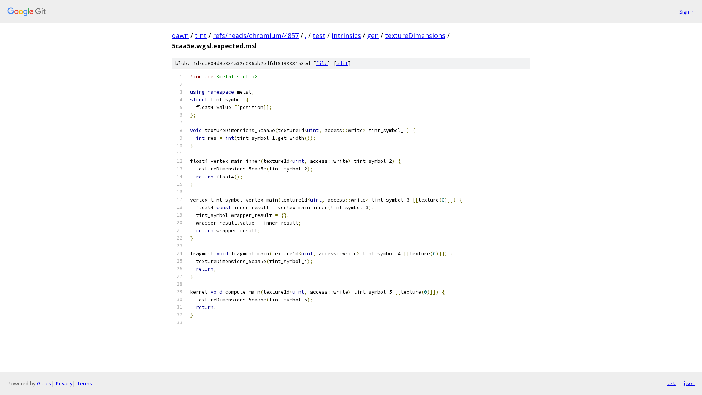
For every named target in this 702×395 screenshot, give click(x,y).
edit (342, 63)
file (322, 63)
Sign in (687, 11)
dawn (180, 35)
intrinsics (346, 35)
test (319, 35)
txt (671, 383)
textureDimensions (415, 35)
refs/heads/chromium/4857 (256, 35)
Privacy (64, 383)
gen (373, 35)
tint (201, 35)
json (689, 383)
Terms (84, 383)
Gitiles (44, 383)
